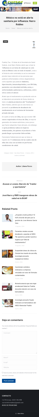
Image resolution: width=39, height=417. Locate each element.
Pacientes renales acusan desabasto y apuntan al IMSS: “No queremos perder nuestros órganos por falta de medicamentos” (26, 236)
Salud (5, 41)
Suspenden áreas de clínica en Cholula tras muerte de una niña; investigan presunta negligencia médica (26, 255)
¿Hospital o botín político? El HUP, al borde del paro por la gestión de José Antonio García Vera (26, 219)
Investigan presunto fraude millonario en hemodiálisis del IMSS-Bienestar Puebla (25, 302)
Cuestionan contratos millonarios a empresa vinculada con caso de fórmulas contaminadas (26, 271)
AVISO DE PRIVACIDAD (9, 405)
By (19, 153)
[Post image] (7, 218)
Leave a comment (19, 155)
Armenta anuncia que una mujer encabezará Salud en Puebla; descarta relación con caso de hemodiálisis (25, 288)
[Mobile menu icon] (35, 3)
